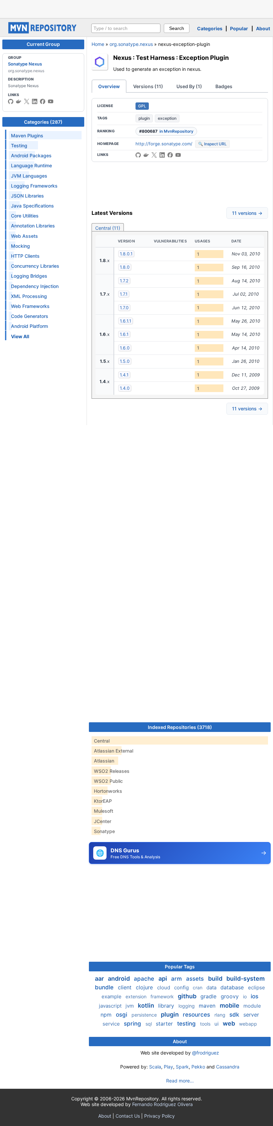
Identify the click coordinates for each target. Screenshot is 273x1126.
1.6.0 (125, 348)
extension (137, 996)
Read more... (180, 1080)
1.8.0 (125, 267)
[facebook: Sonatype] (42, 101)
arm (177, 978)
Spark (182, 1066)
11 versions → (247, 213)
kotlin (146, 1005)
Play (168, 1066)
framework (162, 996)
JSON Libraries (27, 196)
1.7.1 (124, 294)
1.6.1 (124, 334)
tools (206, 1024)
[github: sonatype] (10, 101)
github (188, 996)
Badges (223, 86)
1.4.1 (124, 374)
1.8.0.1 (126, 253)
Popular (239, 28)
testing (187, 1023)
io (245, 996)
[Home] (43, 32)
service (112, 1024)
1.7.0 (124, 307)
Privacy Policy (159, 1116)
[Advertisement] (136, 8)
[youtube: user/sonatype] (50, 101)
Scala (155, 1066)
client (125, 987)
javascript (111, 1006)
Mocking (20, 246)
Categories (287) (43, 122)
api (163, 978)
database (232, 987)
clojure (145, 987)
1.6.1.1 (125, 321)
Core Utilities (25, 215)
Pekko (198, 1066)
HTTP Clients (25, 256)
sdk (235, 1014)
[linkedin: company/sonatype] (34, 101)
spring (133, 1023)
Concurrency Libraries (35, 266)
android (119, 978)
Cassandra (227, 1066)
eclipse (256, 987)
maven (208, 1005)
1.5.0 (125, 361)
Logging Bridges (29, 276)
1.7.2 (124, 280)
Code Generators (29, 316)
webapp (248, 1024)
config (182, 987)
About (263, 28)
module (252, 1006)
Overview (109, 86)
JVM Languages (29, 176)
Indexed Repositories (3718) (180, 727)
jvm (130, 1006)
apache (145, 978)
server (251, 1014)
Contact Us (128, 1116)
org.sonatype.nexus (131, 44)
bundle (105, 987)
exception (167, 118)
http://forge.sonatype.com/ (164, 143)
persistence (145, 1015)
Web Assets (24, 236)
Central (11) (107, 228)
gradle (209, 996)
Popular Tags (180, 966)
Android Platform (29, 326)
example (112, 996)
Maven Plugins (27, 135)
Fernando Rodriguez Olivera (162, 1104)
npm (107, 1014)
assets (195, 978)
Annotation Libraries (33, 225)
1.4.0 (125, 388)
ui (217, 1024)
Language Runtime (31, 165)
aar (100, 978)
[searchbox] (125, 28)
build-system (245, 978)
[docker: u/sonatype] (18, 101)
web (229, 1023)
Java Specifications (32, 206)
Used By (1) (189, 86)
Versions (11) (148, 86)
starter (165, 1023)
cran (198, 987)
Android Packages (31, 155)
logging (187, 1006)
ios (254, 996)
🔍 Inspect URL (212, 143)
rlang (220, 1015)
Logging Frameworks (34, 186)
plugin (144, 118)
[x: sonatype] (26, 101)
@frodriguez (205, 1053)
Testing (19, 145)
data (212, 987)
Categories (209, 28)
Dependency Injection (35, 286)
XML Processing (29, 296)
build (216, 978)
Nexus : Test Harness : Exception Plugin (171, 57)
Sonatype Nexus (25, 64)
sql (149, 1024)
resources (197, 1014)
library (167, 1005)
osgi (122, 1014)
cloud (164, 987)
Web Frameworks (30, 306)
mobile (230, 1005)
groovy (230, 996)
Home (98, 44)
